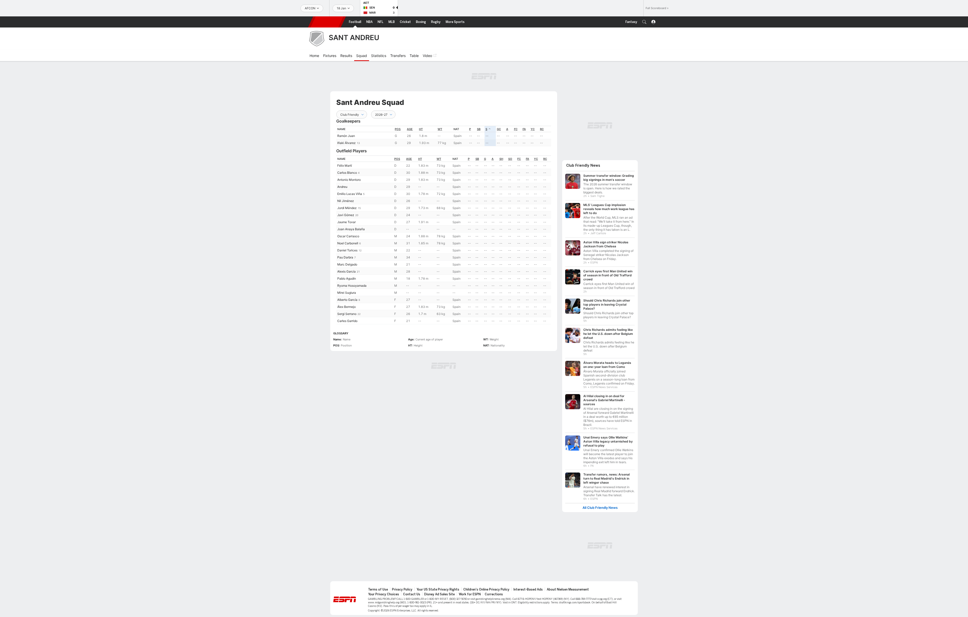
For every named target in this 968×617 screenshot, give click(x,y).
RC (542, 129)
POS (398, 129)
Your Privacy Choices (383, 592)
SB (478, 129)
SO (510, 159)
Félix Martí (344, 165)
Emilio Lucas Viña (349, 194)
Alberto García (347, 300)
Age (410, 129)
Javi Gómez (345, 215)
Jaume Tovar (346, 222)
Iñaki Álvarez (346, 143)
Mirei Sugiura (346, 293)
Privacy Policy (402, 587)
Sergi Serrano (346, 314)
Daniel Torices (347, 250)
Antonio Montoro (349, 180)
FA (524, 129)
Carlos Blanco (347, 172)
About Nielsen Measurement (568, 587)
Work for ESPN (470, 592)
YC (533, 129)
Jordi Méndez (347, 208)
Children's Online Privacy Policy (486, 587)
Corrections (494, 592)
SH (501, 159)
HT (421, 129)
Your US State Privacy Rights (437, 587)
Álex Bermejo (346, 307)
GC (499, 129)
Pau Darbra (345, 257)
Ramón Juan (346, 136)
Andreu (342, 187)
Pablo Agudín (346, 278)
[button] (644, 22)
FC (516, 129)
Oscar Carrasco (348, 236)
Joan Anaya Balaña (351, 229)
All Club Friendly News (600, 505)
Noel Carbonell (347, 243)
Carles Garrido (347, 321)
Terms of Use (378, 587)
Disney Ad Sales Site (439, 592)
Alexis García (346, 271)
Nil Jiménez (345, 201)
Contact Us (411, 592)
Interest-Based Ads (528, 587)
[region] (443, 136)
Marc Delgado (347, 264)
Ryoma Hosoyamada (352, 285)
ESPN (327, 21)
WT (440, 129)
